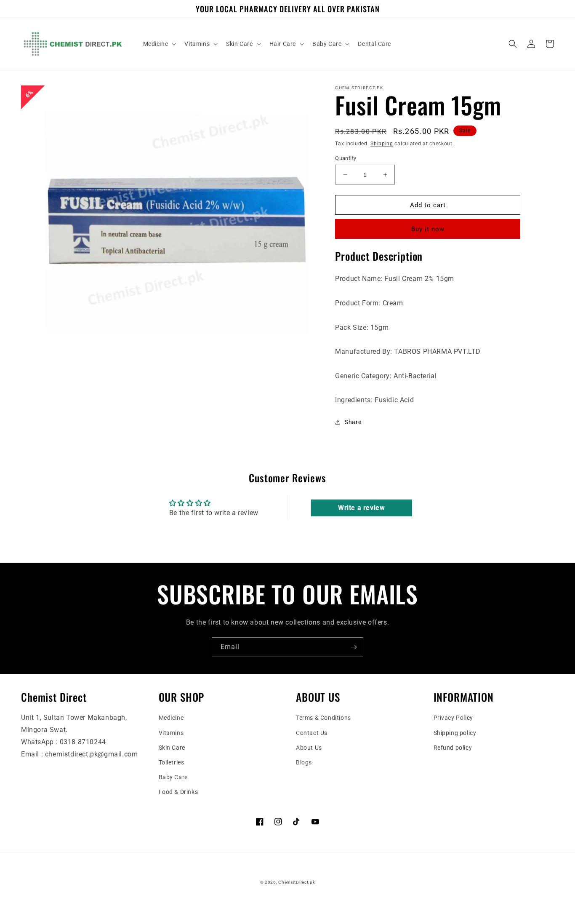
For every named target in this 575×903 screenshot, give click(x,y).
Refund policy (453, 747)
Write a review (361, 508)
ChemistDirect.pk (296, 882)
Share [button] (353, 422)
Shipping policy (455, 732)
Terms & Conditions (323, 717)
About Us (309, 747)
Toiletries (171, 762)
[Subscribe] (353, 647)
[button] (159, 44)
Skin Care (172, 747)
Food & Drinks (178, 791)
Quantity (345, 158)
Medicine (171, 717)
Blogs (304, 762)
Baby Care (173, 777)
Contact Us (311, 732)
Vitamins (171, 732)
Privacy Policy (453, 717)
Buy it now (428, 229)
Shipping (381, 144)
